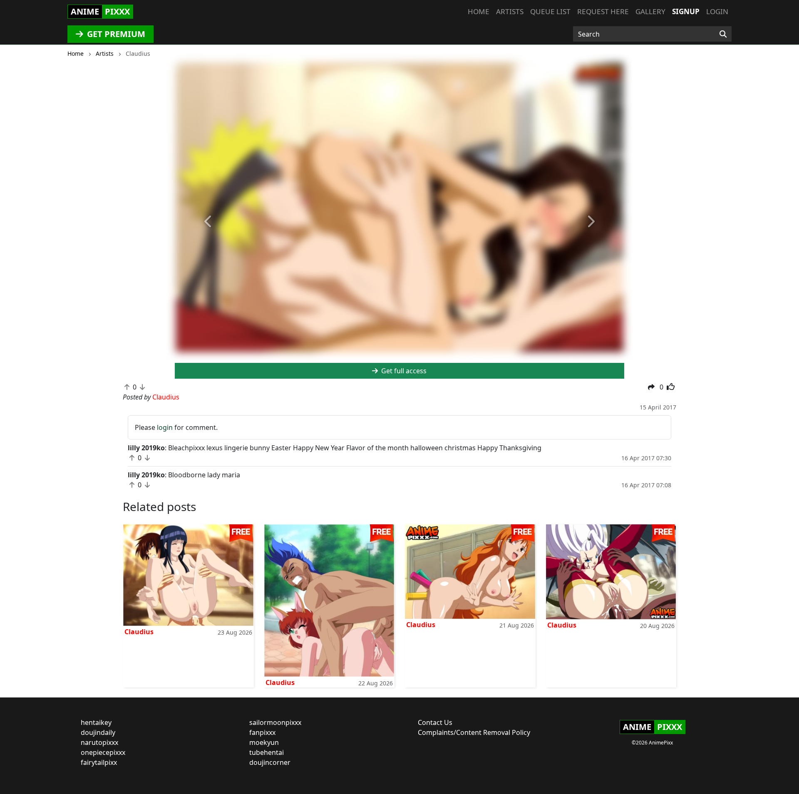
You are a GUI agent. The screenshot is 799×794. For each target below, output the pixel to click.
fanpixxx (262, 732)
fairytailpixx (99, 762)
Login (717, 11)
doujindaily (98, 732)
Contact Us (435, 722)
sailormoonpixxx (275, 722)
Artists (510, 11)
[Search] (723, 34)
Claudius (139, 631)
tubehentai (266, 752)
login (165, 427)
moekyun (264, 742)
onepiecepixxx (103, 752)
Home (478, 11)
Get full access (403, 370)
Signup (686, 11)
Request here (603, 11)
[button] (208, 222)
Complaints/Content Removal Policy (474, 732)
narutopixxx (99, 742)
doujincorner (269, 762)
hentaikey (96, 722)
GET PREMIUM (115, 34)
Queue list (550, 11)
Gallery (650, 11)
